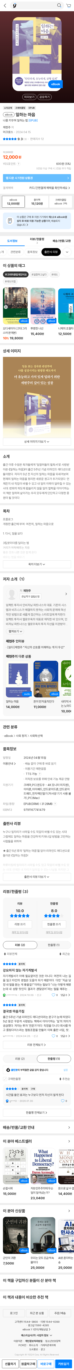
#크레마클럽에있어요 (16, 274)
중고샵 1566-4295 (38, 1325)
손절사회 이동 (15, 1173)
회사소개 (33, 1345)
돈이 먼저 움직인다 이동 (46, 687)
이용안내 (8, 763)
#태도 (55, 274)
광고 (43, 1349)
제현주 (7, 127)
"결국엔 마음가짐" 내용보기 (37, 1020)
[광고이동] (59, 5)
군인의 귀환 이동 (15, 1243)
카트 (69, 6)
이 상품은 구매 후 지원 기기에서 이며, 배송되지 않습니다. (42, 220)
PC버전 (22, 1345)
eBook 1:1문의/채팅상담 (35, 1329)
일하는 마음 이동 (18, 687)
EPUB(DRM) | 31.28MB (38, 804)
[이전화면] (5, 5)
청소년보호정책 (52, 1341)
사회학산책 (36, 736)
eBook (8, 736)
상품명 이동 (15, 313)
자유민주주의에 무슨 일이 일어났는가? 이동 (43, 1174)
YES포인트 (9, 164)
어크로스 (8, 132)
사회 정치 (21, 736)
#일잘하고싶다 (39, 274)
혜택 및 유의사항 (20, 932)
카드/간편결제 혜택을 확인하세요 (48, 188)
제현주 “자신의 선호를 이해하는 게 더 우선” (36, 647)
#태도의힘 (10, 281)
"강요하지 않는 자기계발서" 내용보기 (37, 979)
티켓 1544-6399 (50, 1321)
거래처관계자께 (48, 1345)
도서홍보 (33, 1349)
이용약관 (18, 1341)
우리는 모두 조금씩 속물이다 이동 (43, 1243)
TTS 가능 (32, 774)
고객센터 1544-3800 (26, 1321)
